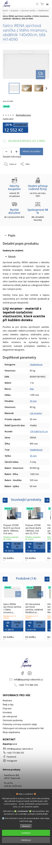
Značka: (8, 119)
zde (30, 821)
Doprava (7, 708)
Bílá (32, 388)
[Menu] (47, 4)
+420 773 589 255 (28, 684)
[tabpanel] (12, 534)
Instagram (30, 673)
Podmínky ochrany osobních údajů (20, 724)
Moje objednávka (11, 732)
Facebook (22, 673)
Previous (5, 500)
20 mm (33, 401)
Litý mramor (36, 413)
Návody (12, 256)
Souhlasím (26, 833)
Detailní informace (12, 156)
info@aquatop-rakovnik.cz (28, 679)
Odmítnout (26, 840)
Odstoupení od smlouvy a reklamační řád (23, 728)
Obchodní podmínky (13, 720)
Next (47, 500)
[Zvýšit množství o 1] (16, 151)
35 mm (33, 455)
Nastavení (26, 826)
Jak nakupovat (10, 716)
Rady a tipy (8, 704)
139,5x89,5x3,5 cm (39, 431)
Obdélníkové (36, 364)
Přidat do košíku (31, 152)
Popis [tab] (11, 235)
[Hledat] (37, 4)
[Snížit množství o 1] (6, 151)
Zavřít (43, 171)
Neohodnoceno (23, 115)
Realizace (7, 700)
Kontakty (7, 712)
